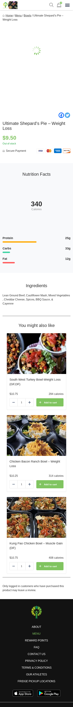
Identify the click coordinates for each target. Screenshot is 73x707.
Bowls (27, 15)
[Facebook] (61, 115)
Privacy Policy (36, 660)
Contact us (36, 654)
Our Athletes (36, 674)
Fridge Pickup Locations (36, 681)
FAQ (36, 647)
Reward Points (36, 640)
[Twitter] (67, 115)
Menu (18, 15)
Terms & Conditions (37, 667)
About (36, 626)
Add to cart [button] (50, 402)
